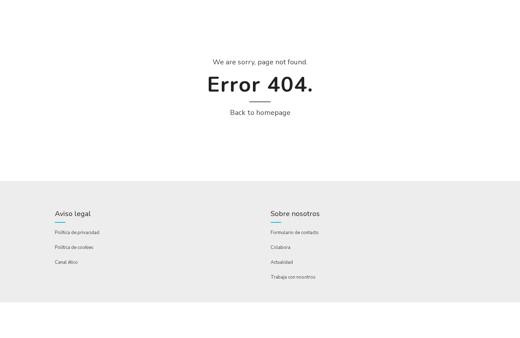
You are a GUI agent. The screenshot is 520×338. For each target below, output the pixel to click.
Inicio (62, 43)
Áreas (170, 43)
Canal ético (66, 262)
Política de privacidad (77, 232)
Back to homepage (260, 112)
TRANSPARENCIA (249, 43)
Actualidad (282, 262)
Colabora (280, 247)
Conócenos (97, 43)
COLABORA (203, 43)
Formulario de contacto (295, 232)
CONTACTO (295, 43)
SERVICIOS (138, 43)
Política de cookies (74, 247)
